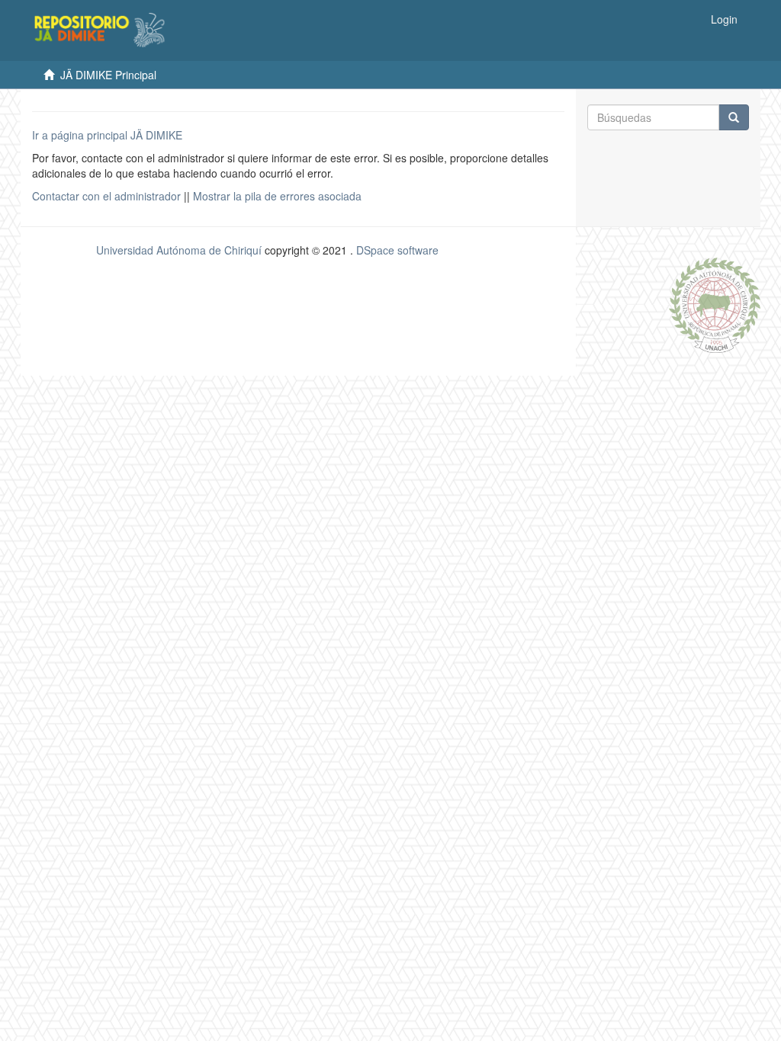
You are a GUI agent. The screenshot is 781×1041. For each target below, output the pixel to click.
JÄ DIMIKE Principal (108, 74)
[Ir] (733, 117)
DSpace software (397, 250)
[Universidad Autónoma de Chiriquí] (714, 303)
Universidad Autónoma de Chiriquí (179, 250)
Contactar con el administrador (106, 195)
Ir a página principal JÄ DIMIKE (107, 135)
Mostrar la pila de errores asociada (277, 195)
